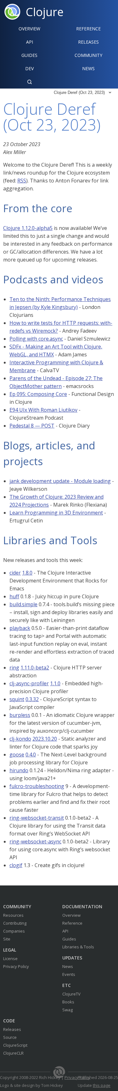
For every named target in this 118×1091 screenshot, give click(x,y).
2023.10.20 (44, 738)
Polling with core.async (36, 338)
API (29, 42)
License (10, 958)
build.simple (23, 604)
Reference (72, 923)
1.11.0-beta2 (34, 667)
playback (19, 628)
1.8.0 (27, 572)
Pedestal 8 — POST (31, 425)
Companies (14, 931)
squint (16, 699)
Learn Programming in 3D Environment (56, 512)
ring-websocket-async (35, 841)
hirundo (18, 770)
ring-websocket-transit (36, 817)
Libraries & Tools (78, 947)
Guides (29, 55)
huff (14, 596)
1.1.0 (55, 683)
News (67, 966)
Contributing (14, 923)
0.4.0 (30, 754)
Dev (29, 68)
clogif (15, 865)
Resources (13, 915)
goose (16, 754)
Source (10, 1037)
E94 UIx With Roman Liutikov (43, 409)
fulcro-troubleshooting (36, 786)
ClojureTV (71, 994)
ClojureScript (15, 1045)
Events (68, 974)
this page (101, 1085)
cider (15, 572)
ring (14, 667)
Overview (29, 29)
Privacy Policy (16, 966)
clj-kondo (20, 738)
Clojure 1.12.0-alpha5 (28, 228)
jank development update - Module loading (60, 481)
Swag (67, 1010)
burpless (19, 715)
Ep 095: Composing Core (38, 394)
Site (6, 939)
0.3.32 (32, 699)
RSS (21, 180)
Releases (12, 1029)
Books (68, 1002)
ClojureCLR (13, 1053)
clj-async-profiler (29, 683)
